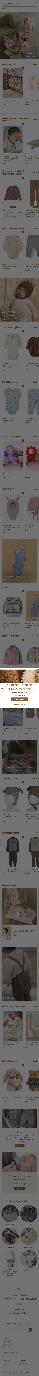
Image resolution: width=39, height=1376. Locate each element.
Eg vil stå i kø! (19, 699)
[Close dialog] (38, 670)
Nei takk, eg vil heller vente (19, 704)
